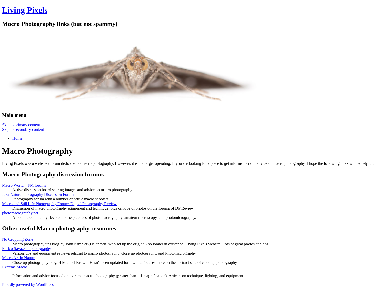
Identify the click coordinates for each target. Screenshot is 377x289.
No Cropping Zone (17, 239)
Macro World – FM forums (24, 185)
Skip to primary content (21, 125)
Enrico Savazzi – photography (26, 248)
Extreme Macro (14, 267)
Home (17, 138)
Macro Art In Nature (18, 258)
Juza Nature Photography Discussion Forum (38, 194)
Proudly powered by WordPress (28, 284)
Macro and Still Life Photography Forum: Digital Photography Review (59, 203)
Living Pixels (24, 10)
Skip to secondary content (23, 129)
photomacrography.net (20, 213)
